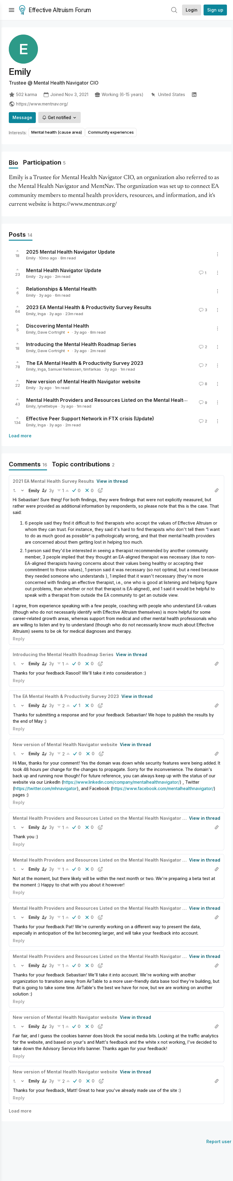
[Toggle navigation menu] (11, 10)
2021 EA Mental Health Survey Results (53, 481)
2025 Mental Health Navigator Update (70, 252)
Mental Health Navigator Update (63, 270)
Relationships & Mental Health (61, 289)
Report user (218, 1141)
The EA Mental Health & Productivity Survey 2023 (84, 363)
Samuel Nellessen (64, 369)
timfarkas (92, 369)
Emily (30, 257)
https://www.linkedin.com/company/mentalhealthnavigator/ (121, 782)
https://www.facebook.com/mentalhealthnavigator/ (163, 788)
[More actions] (217, 254)
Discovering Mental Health (57, 326)
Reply (19, 638)
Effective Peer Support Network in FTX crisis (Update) (90, 418)
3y (51, 490)
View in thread (112, 481)
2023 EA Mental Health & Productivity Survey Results (88, 307)
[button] (14, 490)
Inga (42, 313)
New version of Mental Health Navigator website (83, 381)
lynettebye (47, 406)
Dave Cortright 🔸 (54, 332)
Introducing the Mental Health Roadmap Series (81, 344)
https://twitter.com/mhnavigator (45, 788)
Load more (20, 435)
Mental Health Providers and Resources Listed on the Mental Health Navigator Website (128, 400)
